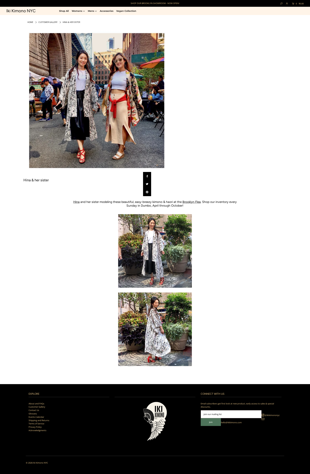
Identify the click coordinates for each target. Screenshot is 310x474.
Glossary (33, 413)
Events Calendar (36, 416)
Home (30, 22)
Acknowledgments (37, 430)
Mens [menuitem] (91, 11)
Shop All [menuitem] (64, 11)
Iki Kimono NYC (21, 10)
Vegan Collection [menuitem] (126, 11)
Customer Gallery (47, 22)
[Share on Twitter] (147, 184)
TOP (304, 470)
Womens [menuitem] (77, 11)
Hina (76, 202)
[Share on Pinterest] (147, 192)
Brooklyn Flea (191, 202)
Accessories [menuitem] (106, 11)
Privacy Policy (35, 426)
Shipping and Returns (39, 420)
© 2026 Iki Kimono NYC (37, 462)
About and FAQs (36, 403)
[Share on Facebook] (147, 176)
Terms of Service (36, 423)
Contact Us (34, 410)
